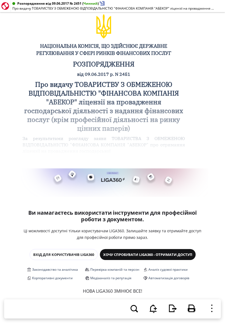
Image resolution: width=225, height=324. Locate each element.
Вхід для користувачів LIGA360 (63, 254)
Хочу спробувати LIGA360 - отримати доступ (147, 254)
